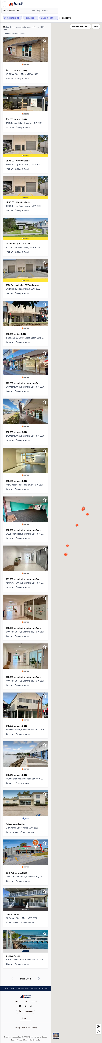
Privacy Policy (15, 1040)
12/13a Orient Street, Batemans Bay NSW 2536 (25, 960)
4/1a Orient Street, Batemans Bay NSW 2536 (25, 779)
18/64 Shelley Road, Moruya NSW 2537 (25, 164)
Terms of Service (30, 1040)
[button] (7, 49)
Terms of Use (26, 1028)
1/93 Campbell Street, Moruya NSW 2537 (25, 123)
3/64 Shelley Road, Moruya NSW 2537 (24, 289)
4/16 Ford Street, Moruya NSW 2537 (23, 74)
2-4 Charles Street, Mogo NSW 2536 (23, 828)
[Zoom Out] (98, 1031)
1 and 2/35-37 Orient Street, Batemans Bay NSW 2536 (25, 338)
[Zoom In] (98, 1026)
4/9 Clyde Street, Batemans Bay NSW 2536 (25, 681)
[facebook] (20, 1006)
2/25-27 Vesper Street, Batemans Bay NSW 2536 (25, 877)
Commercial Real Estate (15, 4)
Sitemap (35, 1028)
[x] (31, 1006)
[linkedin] (25, 1006)
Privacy (17, 1028)
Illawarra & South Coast (34, 988)
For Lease (14, 988)
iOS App (35, 1001)
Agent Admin (28, 1012)
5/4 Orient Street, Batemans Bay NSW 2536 (25, 387)
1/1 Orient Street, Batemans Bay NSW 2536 (25, 436)
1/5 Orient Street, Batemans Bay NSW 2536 (25, 730)
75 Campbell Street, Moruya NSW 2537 (25, 247)
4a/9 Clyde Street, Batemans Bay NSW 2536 (25, 583)
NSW (22, 988)
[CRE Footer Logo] (25, 996)
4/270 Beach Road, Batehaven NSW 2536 (25, 485)
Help (25, 1001)
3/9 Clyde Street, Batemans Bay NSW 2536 (25, 632)
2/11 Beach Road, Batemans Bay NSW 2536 (25, 534)
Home (7, 988)
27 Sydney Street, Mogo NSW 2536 (23, 918)
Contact (16, 1001)
